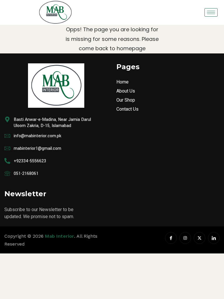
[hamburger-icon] (211, 12)
